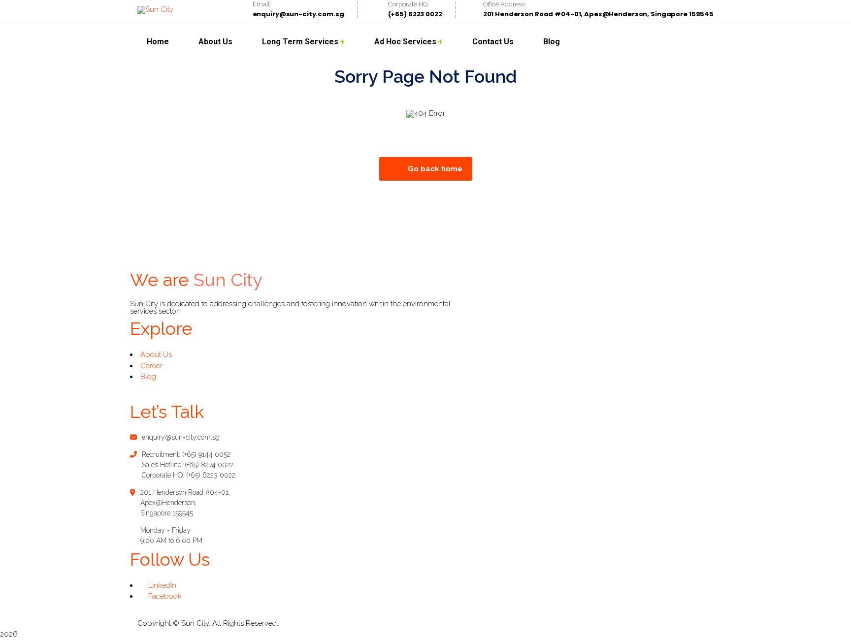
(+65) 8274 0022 (209, 465)
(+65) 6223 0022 (210, 475)
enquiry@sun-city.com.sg (181, 437)
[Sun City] (155, 10)
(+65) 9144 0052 (206, 454)
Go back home (435, 168)
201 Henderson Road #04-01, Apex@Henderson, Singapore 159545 (185, 502)
